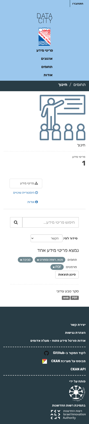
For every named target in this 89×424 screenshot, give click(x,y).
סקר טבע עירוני (68, 291)
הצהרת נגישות (75, 333)
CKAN (55, 361)
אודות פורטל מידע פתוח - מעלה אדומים (58, 341)
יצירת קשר (78, 325)
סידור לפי (71, 238)
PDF (74, 297)
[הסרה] (38, 259)
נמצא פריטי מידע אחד (58, 250)
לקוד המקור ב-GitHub (69, 353)
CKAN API (78, 369)
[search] (16, 222)
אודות (48, 75)
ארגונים (46, 58)
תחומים (46, 67)
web (65, 297)
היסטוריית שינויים (24, 193)
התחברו (77, 3)
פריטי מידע (44, 50)
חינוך (62, 84)
